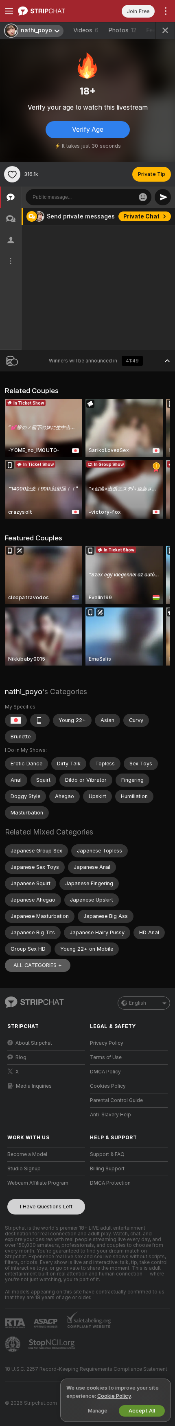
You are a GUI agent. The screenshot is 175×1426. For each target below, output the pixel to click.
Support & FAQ (107, 1154)
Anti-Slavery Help (110, 1115)
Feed (153, 30)
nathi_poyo (23, 691)
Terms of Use (106, 1057)
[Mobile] (40, 720)
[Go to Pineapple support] (13, 1344)
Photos (122, 30)
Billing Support (107, 1169)
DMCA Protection (110, 1183)
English (137, 1003)
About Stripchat (33, 1043)
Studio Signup (24, 1169)
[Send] (163, 197)
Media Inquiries (34, 1086)
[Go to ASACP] (46, 1323)
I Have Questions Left (46, 1206)
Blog (20, 1057)
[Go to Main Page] (53, 11)
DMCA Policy (105, 1072)
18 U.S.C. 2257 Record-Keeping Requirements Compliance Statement (86, 1369)
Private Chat (141, 216)
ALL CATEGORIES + (37, 965)
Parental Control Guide (116, 1100)
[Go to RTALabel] (16, 1323)
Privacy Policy (106, 1043)
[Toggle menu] (9, 11)
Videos (85, 30)
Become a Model (27, 1154)
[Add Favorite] (12, 174)
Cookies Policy (108, 1086)
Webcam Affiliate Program (37, 1183)
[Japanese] (16, 720)
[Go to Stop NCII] (52, 1344)
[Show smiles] (143, 197)
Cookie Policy (114, 1396)
